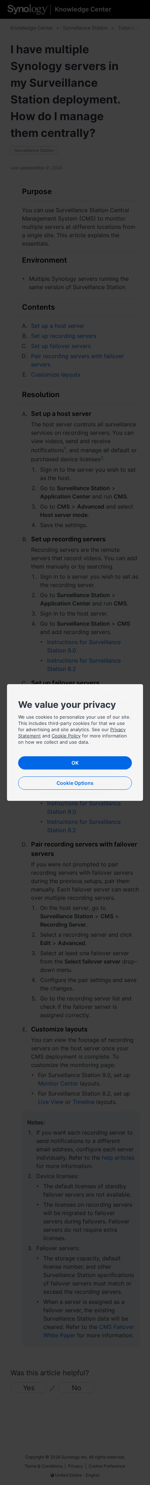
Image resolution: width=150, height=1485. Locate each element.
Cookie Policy (66, 735)
